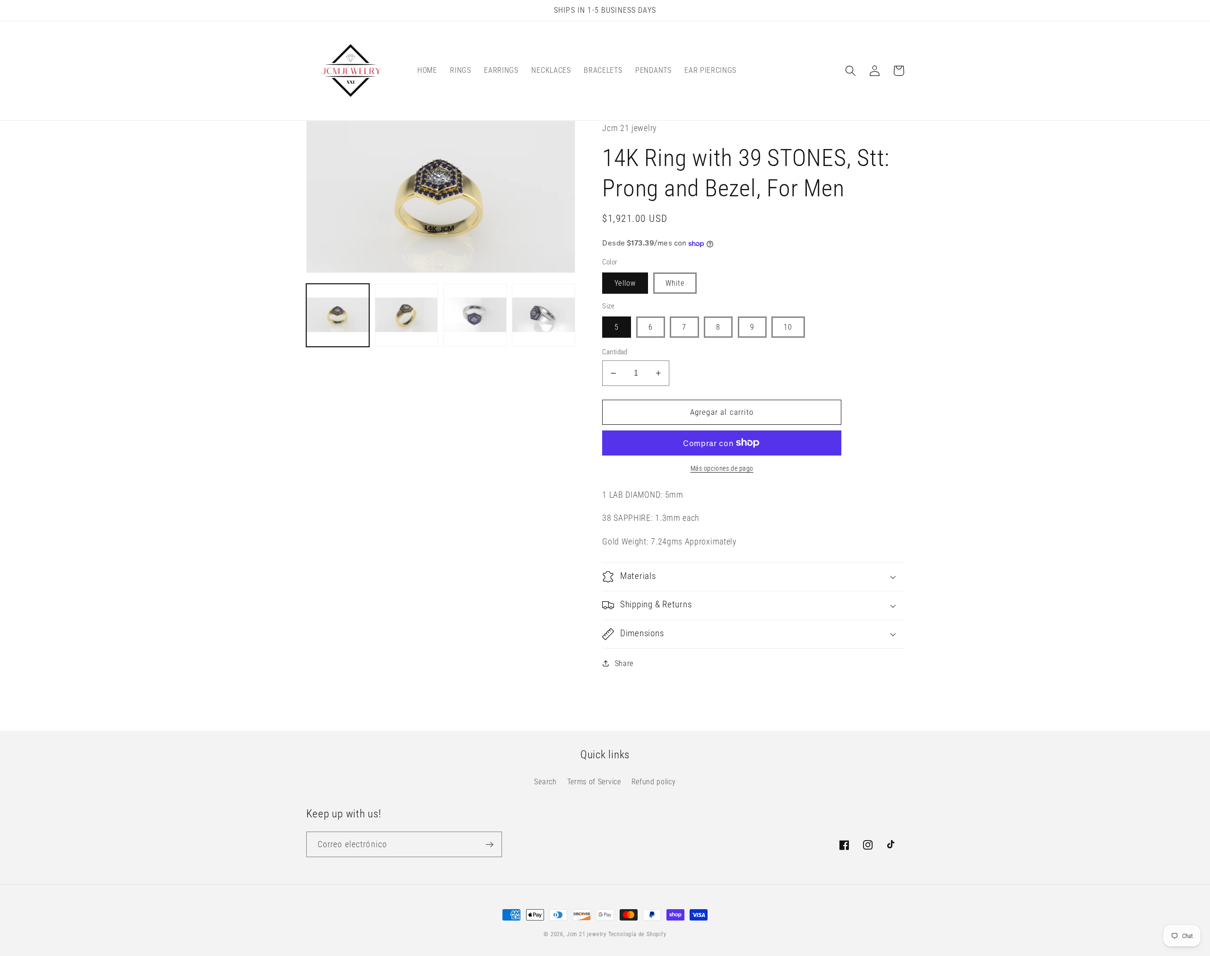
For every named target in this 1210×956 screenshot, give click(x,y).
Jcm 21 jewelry (586, 934)
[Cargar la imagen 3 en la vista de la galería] (475, 315)
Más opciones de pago (722, 468)
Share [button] (624, 663)
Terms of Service (594, 781)
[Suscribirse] (489, 844)
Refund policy (653, 781)
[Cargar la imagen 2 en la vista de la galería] (406, 315)
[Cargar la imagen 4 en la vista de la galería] (543, 315)
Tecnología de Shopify (637, 934)
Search (545, 781)
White (675, 283)
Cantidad (615, 352)
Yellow (625, 283)
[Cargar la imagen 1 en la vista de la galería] (338, 315)
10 (788, 327)
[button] (851, 71)
